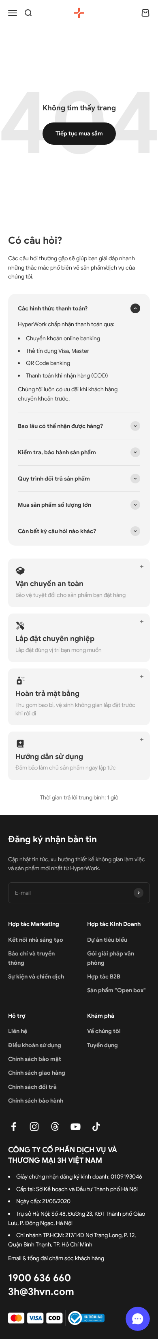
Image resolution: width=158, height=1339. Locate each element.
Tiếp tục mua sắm (79, 133)
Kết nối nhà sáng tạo (35, 939)
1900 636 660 (39, 1278)
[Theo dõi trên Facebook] (13, 1126)
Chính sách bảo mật (34, 1059)
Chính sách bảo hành (35, 1100)
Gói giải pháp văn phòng (110, 958)
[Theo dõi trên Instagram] (34, 1126)
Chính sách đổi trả (32, 1086)
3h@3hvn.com (41, 1292)
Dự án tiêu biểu (107, 939)
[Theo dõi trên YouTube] (75, 1126)
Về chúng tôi (104, 1031)
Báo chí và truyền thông (31, 958)
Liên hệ (17, 1031)
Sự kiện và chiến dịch (36, 976)
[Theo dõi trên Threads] (54, 1126)
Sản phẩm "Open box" (116, 990)
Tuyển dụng (102, 1045)
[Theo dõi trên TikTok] (96, 1126)
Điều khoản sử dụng (34, 1045)
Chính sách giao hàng (36, 1072)
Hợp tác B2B (103, 976)
